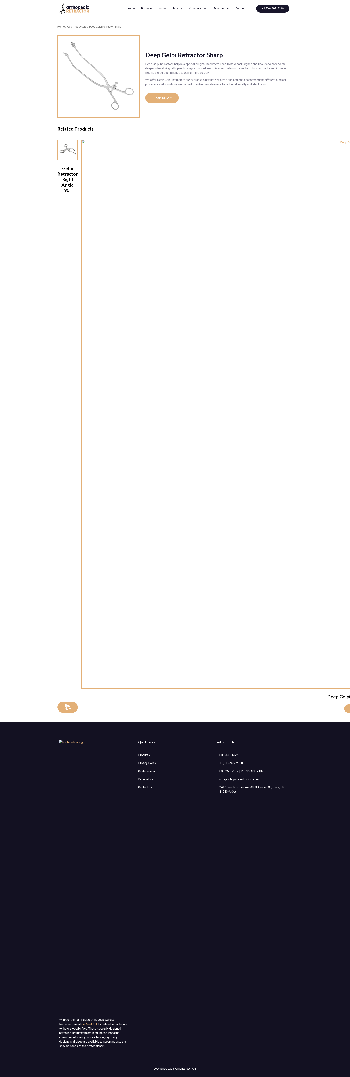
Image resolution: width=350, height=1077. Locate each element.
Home (131, 8)
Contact (240, 8)
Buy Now (68, 707)
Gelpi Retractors (77, 27)
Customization (198, 8)
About (163, 8)
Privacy (177, 8)
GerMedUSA (89, 1024)
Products (147, 8)
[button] (162, 98)
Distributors (221, 8)
